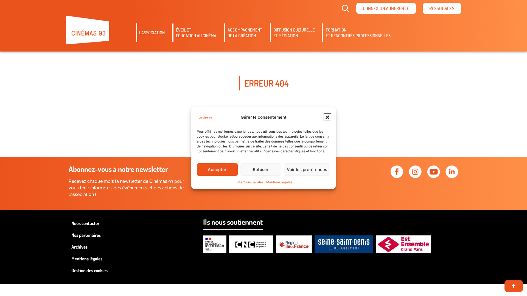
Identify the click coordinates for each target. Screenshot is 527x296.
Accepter (217, 169)
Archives (79, 247)
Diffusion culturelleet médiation (294, 32)
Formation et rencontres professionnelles (358, 32)
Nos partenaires (86, 235)
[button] (327, 117)
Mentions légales (250, 182)
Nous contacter (85, 223)
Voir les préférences (307, 169)
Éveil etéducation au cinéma (196, 32)
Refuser (260, 169)
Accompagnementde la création (245, 32)
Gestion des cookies (89, 270)
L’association (152, 32)
